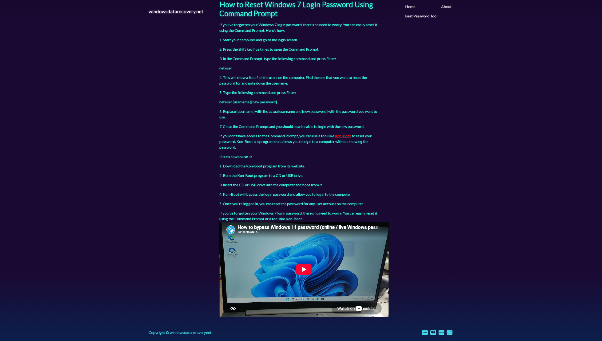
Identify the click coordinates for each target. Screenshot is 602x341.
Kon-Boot (343, 136)
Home (410, 6)
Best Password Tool (421, 16)
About (446, 6)
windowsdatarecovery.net (176, 11)
